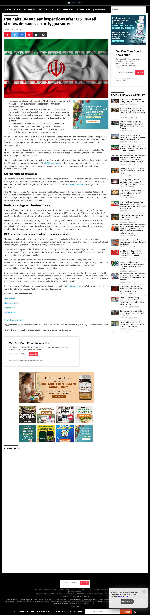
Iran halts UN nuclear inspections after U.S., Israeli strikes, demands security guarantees (133, 148)
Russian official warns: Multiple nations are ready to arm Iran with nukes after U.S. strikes (133, 324)
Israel (50, 325)
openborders (68, 9)
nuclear (83, 325)
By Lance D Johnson (134, 258)
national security (72, 325)
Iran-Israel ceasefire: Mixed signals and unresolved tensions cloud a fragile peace (132, 289)
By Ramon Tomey (134, 307)
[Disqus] (56, 481)
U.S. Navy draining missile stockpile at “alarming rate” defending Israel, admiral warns (132, 182)
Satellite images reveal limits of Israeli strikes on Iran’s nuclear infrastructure (132, 313)
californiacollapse (12, 9)
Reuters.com (9, 308)
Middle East (59, 325)
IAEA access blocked (54, 163)
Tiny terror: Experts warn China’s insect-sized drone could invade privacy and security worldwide (132, 160)
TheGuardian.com (11, 303)
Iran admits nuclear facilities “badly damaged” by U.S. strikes (132, 101)
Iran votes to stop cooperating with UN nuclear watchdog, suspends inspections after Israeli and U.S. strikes (133, 205)
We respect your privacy (63, 593)
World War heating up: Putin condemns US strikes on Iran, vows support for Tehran (131, 253)
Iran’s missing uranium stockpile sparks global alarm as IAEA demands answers (132, 193)
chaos (35, 325)
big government (25, 325)
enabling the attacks (77, 184)
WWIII (105, 325)
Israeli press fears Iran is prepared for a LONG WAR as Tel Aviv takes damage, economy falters (132, 265)
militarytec (43, 9)
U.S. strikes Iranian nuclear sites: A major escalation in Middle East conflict (132, 277)
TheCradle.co (9, 298)
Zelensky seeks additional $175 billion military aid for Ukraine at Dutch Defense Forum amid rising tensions (132, 112)
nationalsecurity (84, 9)
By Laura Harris (133, 104)
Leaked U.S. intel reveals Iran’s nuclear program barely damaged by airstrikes (133, 242)
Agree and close (127, 602)
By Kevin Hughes (133, 131)
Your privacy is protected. (16, 360)
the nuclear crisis (73, 286)
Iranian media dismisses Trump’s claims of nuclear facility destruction (132, 217)
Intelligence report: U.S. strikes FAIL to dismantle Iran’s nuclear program (132, 171)
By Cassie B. (132, 153)
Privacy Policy (75, 607)
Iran (45, 325)
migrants (56, 9)
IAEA (40, 325)
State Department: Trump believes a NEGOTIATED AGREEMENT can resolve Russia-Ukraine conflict (132, 301)
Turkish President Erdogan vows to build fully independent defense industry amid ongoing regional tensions (132, 230)
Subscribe (125, 612)
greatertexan (29, 9)
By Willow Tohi (133, 293)
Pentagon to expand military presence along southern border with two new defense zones (132, 137)
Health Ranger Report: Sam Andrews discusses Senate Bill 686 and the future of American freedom (132, 125)
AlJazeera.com (10, 312)
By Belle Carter (133, 117)
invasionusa (100, 9)
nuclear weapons (94, 325)
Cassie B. (21, 30)
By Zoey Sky (132, 222)
